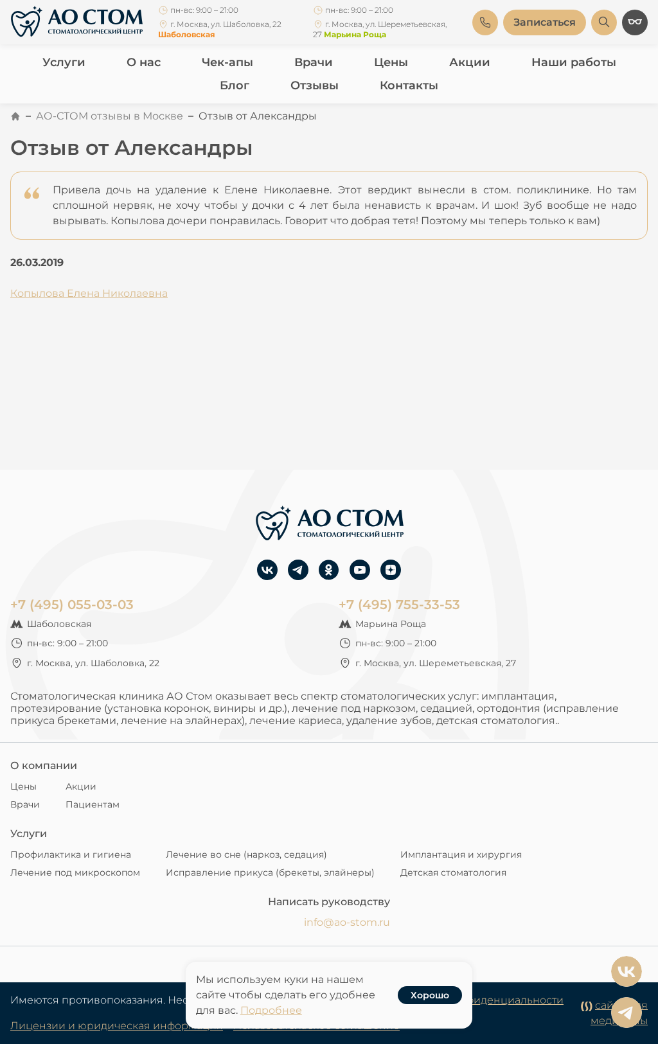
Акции (469, 62)
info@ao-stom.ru (347, 922)
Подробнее (271, 1010)
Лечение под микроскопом (75, 872)
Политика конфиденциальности (478, 1000)
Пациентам (93, 804)
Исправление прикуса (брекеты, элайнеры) (270, 872)
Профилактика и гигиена (70, 854)
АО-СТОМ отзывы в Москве (109, 116)
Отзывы (314, 85)
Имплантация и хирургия (461, 854)
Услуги (63, 62)
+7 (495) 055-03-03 (72, 604)
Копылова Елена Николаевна (89, 293)
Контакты (409, 85)
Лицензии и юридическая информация (116, 1026)
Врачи (313, 62)
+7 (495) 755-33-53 (399, 604)
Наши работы (573, 62)
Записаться (544, 22)
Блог (234, 85)
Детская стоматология (453, 872)
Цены (391, 62)
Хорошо (430, 995)
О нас (144, 62)
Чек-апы (227, 62)
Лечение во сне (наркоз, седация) (246, 854)
